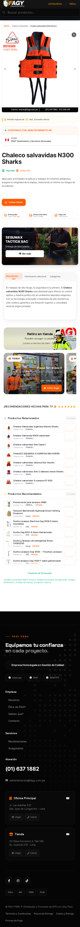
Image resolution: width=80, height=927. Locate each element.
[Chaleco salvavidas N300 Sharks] (40, 69)
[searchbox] (40, 12)
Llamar (33, 817)
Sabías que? (15, 713)
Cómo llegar (53, 388)
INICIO (6, 26)
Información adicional (35, 276)
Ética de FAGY (17, 706)
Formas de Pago (14, 920)
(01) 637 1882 (22, 769)
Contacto (14, 720)
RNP (35, 677)
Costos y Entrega (65, 913)
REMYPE (54, 677)
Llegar (18, 817)
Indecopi (16, 677)
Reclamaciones (17, 741)
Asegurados (15, 748)
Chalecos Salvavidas (20, 26)
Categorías (55, 276)
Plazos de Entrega (43, 913)
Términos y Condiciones (18, 913)
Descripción (12, 276)
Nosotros (14, 700)
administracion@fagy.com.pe (27, 780)
